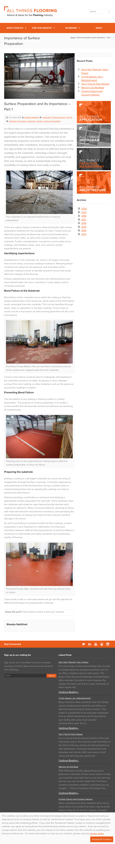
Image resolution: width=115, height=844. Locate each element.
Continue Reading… (69, 692)
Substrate (32, 121)
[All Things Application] (94, 112)
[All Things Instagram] (94, 135)
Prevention (22, 121)
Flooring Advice (58, 117)
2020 (84, 208)
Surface (40, 121)
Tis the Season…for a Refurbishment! (75, 698)
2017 (83, 219)
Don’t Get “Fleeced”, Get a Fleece (73, 662)
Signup (51, 675)
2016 (83, 223)
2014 (83, 230)
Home (73, 38)
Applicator (47, 117)
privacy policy (97, 833)
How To (69, 117)
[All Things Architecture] (94, 182)
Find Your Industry (42, 28)
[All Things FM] (94, 159)
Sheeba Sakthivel (31, 117)
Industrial (13, 121)
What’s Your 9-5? (15, 28)
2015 (83, 227)
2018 (83, 216)
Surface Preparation (52, 121)
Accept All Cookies (102, 839)
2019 (83, 212)
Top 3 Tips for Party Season (95, 83)
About (99, 28)
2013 (83, 234)
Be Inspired (71, 28)
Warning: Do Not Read (92, 87)
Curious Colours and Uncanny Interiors (76, 799)
